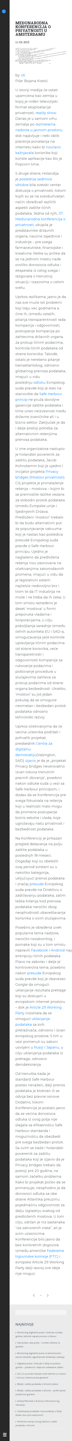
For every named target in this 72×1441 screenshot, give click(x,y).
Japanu (52, 1047)
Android (58, 950)
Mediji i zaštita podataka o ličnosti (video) (37, 1384)
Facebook (39, 950)
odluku (39, 382)
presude (37, 884)
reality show (46, 113)
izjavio (30, 761)
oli (23, 75)
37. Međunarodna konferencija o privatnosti (40, 219)
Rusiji (38, 1047)
